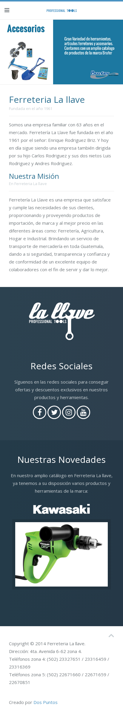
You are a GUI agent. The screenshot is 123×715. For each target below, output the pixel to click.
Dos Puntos (45, 702)
